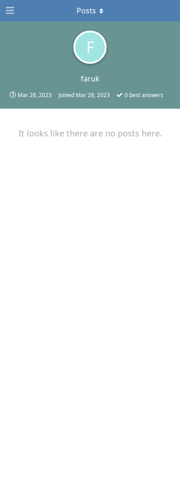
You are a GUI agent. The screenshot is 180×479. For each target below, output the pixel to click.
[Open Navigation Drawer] (9, 10)
